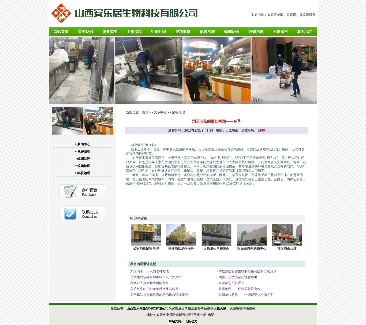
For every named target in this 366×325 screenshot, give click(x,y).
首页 (145, 112)
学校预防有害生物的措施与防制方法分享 (247, 271)
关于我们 (85, 31)
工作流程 (134, 31)
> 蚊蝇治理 (82, 166)
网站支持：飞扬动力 (183, 321)
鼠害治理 (207, 31)
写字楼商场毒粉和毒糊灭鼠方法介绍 (155, 277)
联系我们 (304, 31)
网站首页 (61, 31)
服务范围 (109, 31)
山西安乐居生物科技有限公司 (148, 308)
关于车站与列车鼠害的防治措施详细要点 (158, 295)
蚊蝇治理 (256, 31)
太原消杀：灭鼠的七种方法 (149, 271)
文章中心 (160, 112)
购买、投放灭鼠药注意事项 (237, 277)
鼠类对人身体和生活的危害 (149, 283)
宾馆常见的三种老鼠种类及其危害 (153, 289)
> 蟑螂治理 (82, 158)
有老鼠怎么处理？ (231, 283)
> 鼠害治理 (82, 151)
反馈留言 (280, 31)
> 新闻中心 (82, 144)
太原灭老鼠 (275, 15)
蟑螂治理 (231, 31)
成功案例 (183, 31)
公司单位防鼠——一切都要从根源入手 (245, 295)
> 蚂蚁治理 (82, 173)
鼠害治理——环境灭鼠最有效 (239, 289)
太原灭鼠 (220, 308)
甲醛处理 (158, 31)
